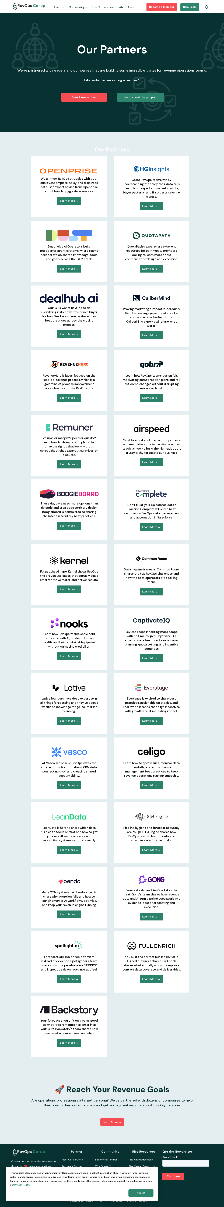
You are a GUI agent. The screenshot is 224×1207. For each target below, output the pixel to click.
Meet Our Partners (72, 1159)
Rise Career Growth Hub (142, 1166)
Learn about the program (140, 97)
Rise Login (190, 7)
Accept (141, 1192)
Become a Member (161, 7)
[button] (59, 7)
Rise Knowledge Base (141, 1159)
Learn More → (69, 201)
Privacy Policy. (22, 1184)
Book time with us (84, 97)
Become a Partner (72, 1166)
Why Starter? (103, 1166)
